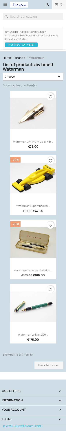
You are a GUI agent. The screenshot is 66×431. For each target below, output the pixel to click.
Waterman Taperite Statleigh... (33, 270)
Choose (33, 76)
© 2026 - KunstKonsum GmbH (22, 426)
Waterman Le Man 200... (33, 334)
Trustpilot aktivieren (21, 44)
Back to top (48, 365)
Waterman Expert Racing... (33, 206)
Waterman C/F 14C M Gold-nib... (33, 141)
